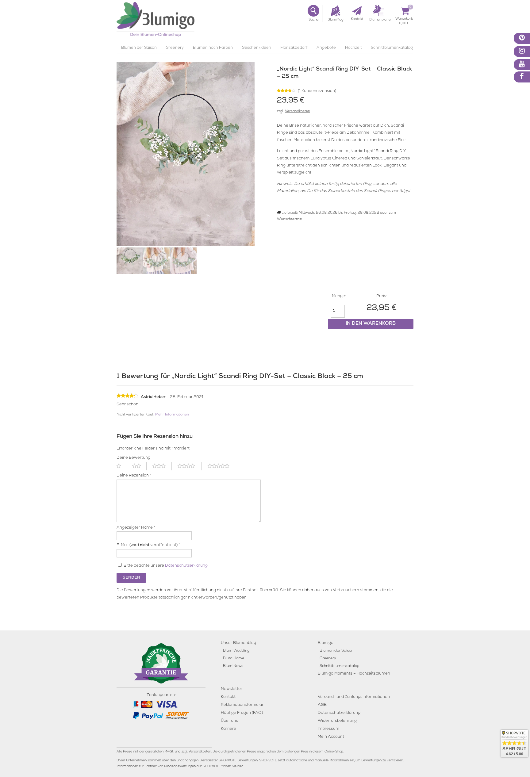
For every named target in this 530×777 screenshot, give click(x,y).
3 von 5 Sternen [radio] (161, 466)
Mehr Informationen (172, 415)
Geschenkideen (256, 48)
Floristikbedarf (294, 48)
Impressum (328, 729)
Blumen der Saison (139, 48)
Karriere (228, 729)
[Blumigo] (155, 21)
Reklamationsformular (242, 705)
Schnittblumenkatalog (392, 48)
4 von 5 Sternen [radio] (190, 466)
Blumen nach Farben (213, 48)
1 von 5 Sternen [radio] (121, 466)
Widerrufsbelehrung (337, 721)
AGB (322, 705)
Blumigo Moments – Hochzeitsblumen (354, 674)
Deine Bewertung (133, 458)
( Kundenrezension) (317, 91)
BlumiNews (233, 666)
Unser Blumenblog (238, 643)
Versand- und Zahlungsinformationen (354, 697)
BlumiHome (233, 658)
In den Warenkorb (371, 323)
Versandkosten (297, 111)
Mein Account (331, 737)
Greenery (175, 48)
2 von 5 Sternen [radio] (139, 466)
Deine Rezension (134, 476)
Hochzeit (353, 48)
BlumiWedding (236, 651)
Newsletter (231, 689)
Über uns (229, 721)
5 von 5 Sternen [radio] (222, 466)
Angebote (326, 48)
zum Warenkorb (404, 20)
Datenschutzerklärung (186, 566)
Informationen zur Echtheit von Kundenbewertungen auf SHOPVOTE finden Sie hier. (180, 766)
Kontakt (228, 697)
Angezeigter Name (136, 528)
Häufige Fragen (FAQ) (242, 713)
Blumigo (325, 643)
